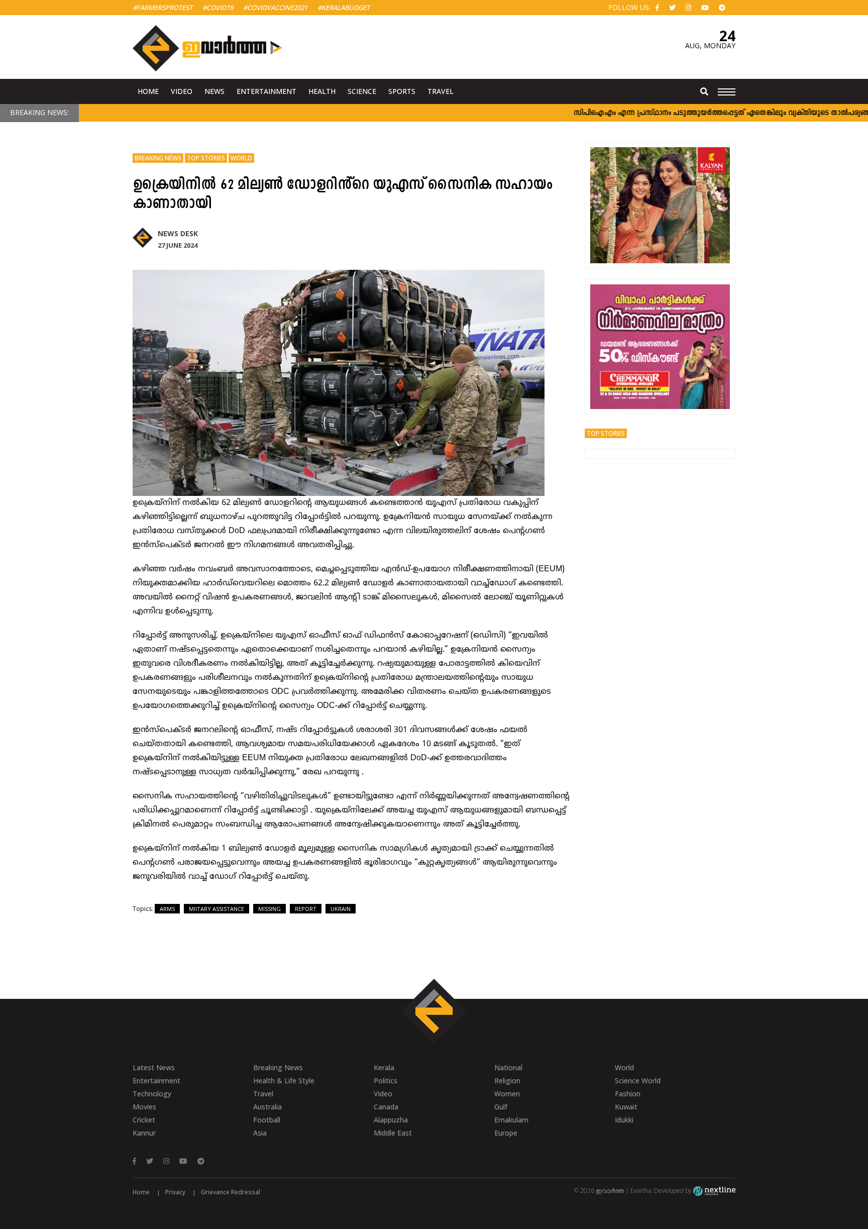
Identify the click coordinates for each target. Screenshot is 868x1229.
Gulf (500, 1106)
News (214, 91)
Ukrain (341, 908)
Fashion (627, 1093)
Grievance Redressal (230, 1192)
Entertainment (266, 91)
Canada (386, 1106)
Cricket (144, 1119)
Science (362, 91)
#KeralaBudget (343, 7)
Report (305, 908)
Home (148, 91)
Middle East (393, 1133)
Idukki (624, 1119)
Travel (440, 91)
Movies (144, 1106)
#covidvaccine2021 (275, 7)
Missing (269, 908)
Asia (260, 1133)
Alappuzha (391, 1119)
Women (507, 1093)
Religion (507, 1080)
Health (322, 91)
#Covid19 (217, 7)
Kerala (384, 1067)
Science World (638, 1080)
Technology (152, 1093)
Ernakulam (511, 1119)
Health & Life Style (283, 1080)
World (241, 158)
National (508, 1067)
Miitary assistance (216, 908)
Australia (267, 1106)
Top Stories (206, 158)
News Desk (178, 233)
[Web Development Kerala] (714, 1190)
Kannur (144, 1133)
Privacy (175, 1192)
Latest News (154, 1067)
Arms (167, 908)
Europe (505, 1133)
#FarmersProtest (162, 7)
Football (266, 1119)
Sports (401, 91)
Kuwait (626, 1106)
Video (181, 91)
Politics (385, 1080)
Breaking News (158, 158)
